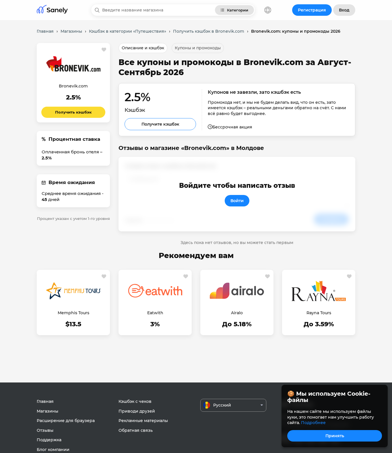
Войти (237, 200)
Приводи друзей (137, 411)
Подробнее (313, 422)
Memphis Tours (73, 312)
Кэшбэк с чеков (135, 401)
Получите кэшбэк (160, 124)
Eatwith (155, 312)
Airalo (237, 312)
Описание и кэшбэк (143, 47)
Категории (237, 10)
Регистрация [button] (312, 10)
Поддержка (49, 439)
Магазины (47, 411)
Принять (334, 435)
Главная (45, 401)
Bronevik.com (73, 86)
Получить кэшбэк (73, 112)
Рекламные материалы (143, 420)
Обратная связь (136, 430)
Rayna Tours (318, 312)
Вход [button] (344, 10)
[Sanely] (52, 10)
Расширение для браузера (66, 420)
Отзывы (45, 430)
